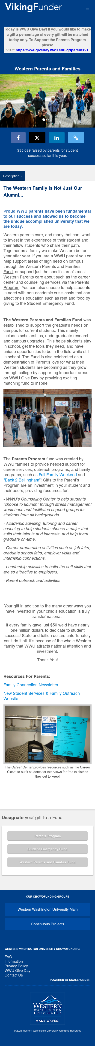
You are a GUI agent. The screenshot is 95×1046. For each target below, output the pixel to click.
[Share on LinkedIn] (57, 137)
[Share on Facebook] (18, 137)
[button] (7, 101)
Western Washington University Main (48, 909)
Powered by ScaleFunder (70, 980)
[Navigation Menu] (87, 8)
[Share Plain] (76, 137)
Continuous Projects (47, 923)
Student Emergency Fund (47, 849)
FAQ (8, 956)
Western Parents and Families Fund (48, 862)
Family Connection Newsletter (30, 684)
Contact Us (14, 975)
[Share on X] (37, 137)
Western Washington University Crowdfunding (42, 949)
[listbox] (47, 101)
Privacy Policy (16, 965)
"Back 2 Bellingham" (22, 480)
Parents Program (48, 836)
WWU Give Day (17, 970)
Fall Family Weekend (58, 474)
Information (14, 961)
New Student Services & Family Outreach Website (41, 695)
